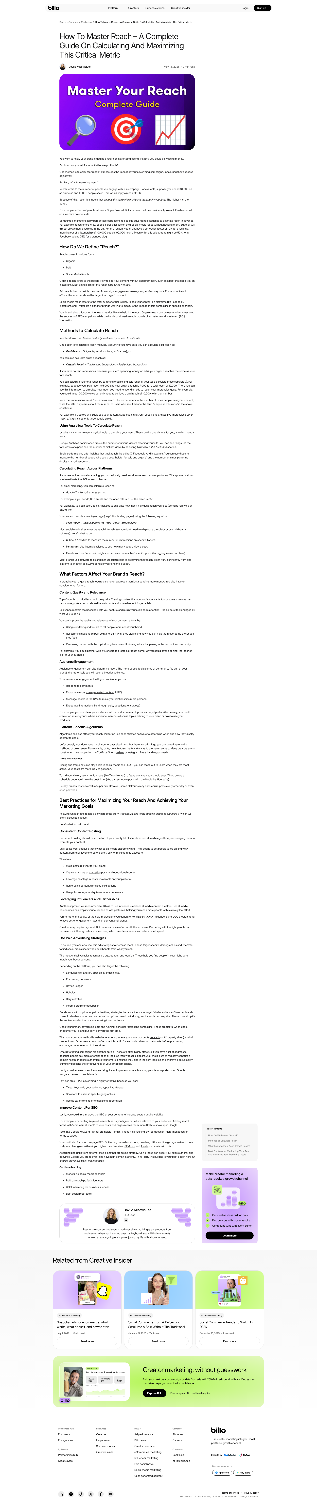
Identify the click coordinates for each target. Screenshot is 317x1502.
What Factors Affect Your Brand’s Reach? (229, 1145)
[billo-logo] (53, 8)
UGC (175, 916)
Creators (133, 8)
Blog (61, 22)
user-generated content (100, 692)
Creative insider (180, 8)
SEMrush (129, 1146)
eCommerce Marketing (80, 22)
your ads (155, 1037)
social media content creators (154, 906)
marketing (95, 872)
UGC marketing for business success (87, 1187)
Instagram (65, 284)
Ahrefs (144, 1146)
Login (245, 8)
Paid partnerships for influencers (84, 1180)
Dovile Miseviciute (137, 1210)
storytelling (79, 627)
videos (120, 752)
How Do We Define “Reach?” (223, 1135)
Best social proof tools (79, 1193)
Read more (87, 1341)
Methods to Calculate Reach (222, 1140)
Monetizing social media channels (85, 1173)
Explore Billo (154, 1393)
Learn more (230, 1235)
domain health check (71, 1059)
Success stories (154, 8)
